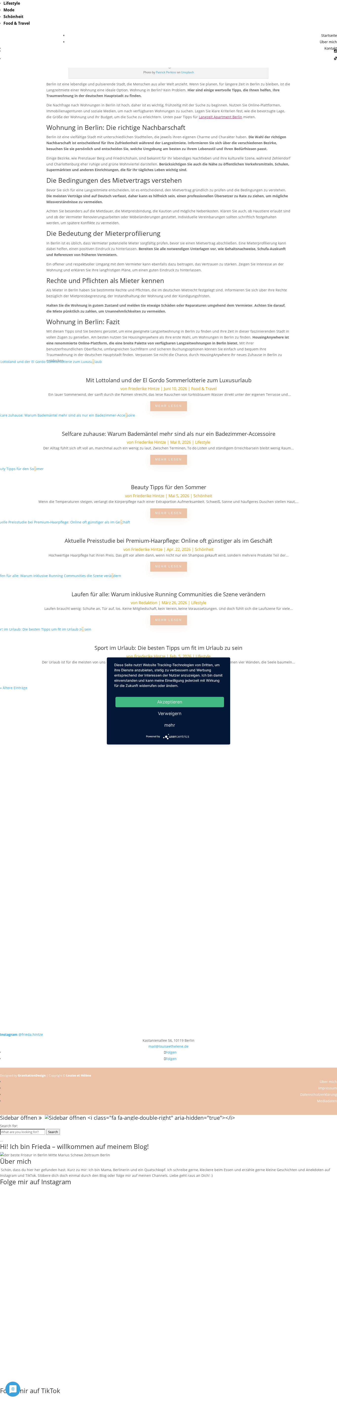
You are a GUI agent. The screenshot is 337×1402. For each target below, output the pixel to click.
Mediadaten (327, 1101)
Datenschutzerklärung (318, 1094)
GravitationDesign (32, 1075)
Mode (8, 10)
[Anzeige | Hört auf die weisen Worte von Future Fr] (236, 908)
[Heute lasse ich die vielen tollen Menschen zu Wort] (303, 729)
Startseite (329, 35)
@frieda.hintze (21, 1034)
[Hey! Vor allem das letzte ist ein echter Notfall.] (101, 799)
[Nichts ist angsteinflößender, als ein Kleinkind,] (168, 811)
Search (53, 1132)
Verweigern (170, 713)
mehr (169, 725)
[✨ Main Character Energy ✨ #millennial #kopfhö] (303, 796)
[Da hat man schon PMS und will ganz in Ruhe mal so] (33, 711)
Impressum (327, 1088)
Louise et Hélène (78, 1075)
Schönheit (13, 16)
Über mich (328, 42)
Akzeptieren (169, 701)
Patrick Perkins (166, 72)
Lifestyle (11, 3)
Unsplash (187, 72)
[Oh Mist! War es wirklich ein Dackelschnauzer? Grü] (101, 717)
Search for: (9, 1125)
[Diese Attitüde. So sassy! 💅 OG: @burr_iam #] (33, 799)
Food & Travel (16, 23)
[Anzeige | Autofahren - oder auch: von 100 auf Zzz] (84, 1225)
